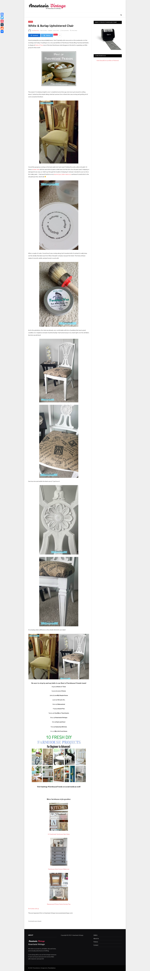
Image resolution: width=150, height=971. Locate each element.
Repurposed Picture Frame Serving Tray (58, 904)
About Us (96, 938)
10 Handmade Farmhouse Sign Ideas (59, 834)
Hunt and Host (60, 722)
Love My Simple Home (61, 695)
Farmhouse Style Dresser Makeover (58, 869)
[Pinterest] (2, 21)
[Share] (2, 31)
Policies (95, 942)
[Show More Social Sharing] (60, 35)
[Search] (121, 15)
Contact (95, 945)
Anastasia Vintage (61, 717)
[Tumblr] (2, 24)
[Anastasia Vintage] (47, 6)
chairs (30, 21)
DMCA (95, 935)
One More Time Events (62, 713)
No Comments (65, 30)
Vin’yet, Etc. (61, 700)
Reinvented (61, 704)
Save (56, 34)
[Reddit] (2, 28)
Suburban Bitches (61, 727)
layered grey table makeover (62, 174)
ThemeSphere (51, 968)
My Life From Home (61, 731)
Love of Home (61, 691)
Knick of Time (39, 45)
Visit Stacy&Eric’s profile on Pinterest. (108, 60)
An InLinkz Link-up (33, 908)
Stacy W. (36, 30)
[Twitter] (2, 17)
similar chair (35, 169)
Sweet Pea (61, 708)
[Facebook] (2, 14)
